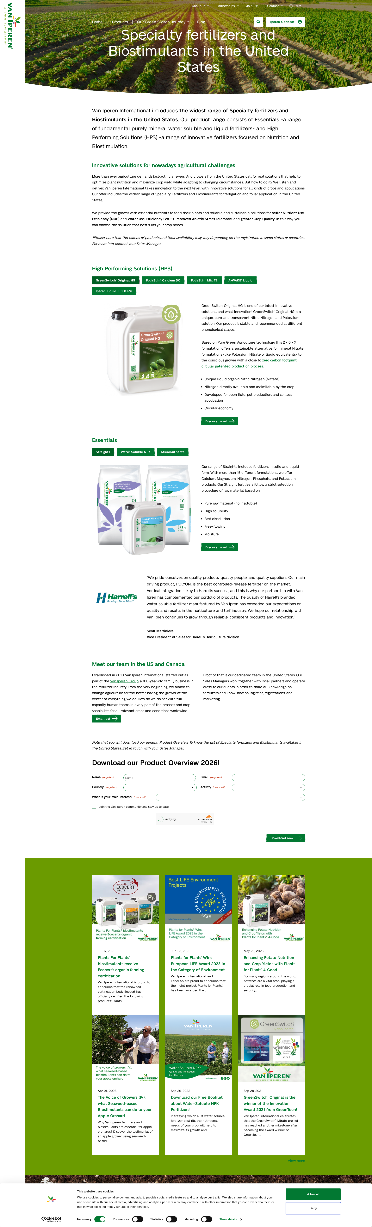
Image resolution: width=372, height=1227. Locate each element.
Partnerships (226, 6)
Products (120, 21)
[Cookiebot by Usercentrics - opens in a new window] (51, 1219)
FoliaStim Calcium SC (163, 280)
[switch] (137, 1219)
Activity (213, 787)
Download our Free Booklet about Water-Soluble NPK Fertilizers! (197, 1103)
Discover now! (216, 421)
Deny (313, 1208)
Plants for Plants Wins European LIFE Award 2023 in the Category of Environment (198, 963)
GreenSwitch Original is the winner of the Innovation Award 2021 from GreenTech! (271, 1103)
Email (211, 777)
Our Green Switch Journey (161, 21)
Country (104, 787)
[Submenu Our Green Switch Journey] (188, 22)
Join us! (252, 6)
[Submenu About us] (208, 6)
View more (296, 1160)
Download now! (282, 838)
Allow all (313, 1194)
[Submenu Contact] (282, 6)
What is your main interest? (119, 797)
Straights (103, 452)
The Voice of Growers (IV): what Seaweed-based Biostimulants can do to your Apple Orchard (125, 1106)
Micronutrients (172, 452)
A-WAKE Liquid (240, 280)
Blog (201, 21)
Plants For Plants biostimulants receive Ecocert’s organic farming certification (121, 966)
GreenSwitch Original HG (115, 280)
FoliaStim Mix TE (204, 280)
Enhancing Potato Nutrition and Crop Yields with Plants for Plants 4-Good (269, 963)
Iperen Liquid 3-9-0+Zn (114, 291)
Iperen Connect (282, 21)
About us (198, 6)
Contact (273, 6)
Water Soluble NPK (136, 452)
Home (97, 21)
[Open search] (258, 22)
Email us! (103, 718)
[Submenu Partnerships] (238, 6)
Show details (228, 1219)
